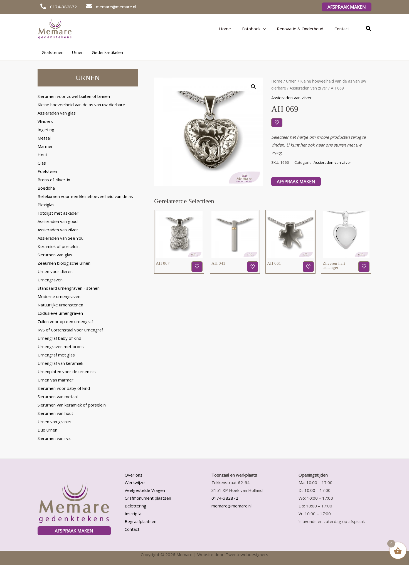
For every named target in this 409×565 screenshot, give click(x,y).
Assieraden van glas (57, 113)
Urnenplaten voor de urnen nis (67, 371)
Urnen (77, 52)
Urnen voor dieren (55, 271)
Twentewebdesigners (247, 554)
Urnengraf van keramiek (60, 363)
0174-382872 (224, 498)
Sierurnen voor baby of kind (64, 388)
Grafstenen (52, 52)
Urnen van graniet (55, 421)
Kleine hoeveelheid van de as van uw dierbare (81, 104)
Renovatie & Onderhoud (300, 28)
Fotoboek (251, 28)
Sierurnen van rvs (54, 438)
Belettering (135, 506)
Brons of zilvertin (54, 179)
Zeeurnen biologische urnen (64, 263)
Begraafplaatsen (140, 521)
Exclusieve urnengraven (60, 313)
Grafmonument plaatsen (148, 498)
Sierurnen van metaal (58, 396)
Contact (341, 28)
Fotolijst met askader (58, 213)
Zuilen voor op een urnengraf (65, 321)
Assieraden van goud (58, 221)
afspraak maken (296, 182)
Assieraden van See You (60, 238)
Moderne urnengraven (59, 296)
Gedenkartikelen (107, 52)
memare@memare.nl (231, 506)
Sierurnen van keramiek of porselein (72, 405)
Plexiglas (46, 204)
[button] (346, 7)
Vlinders (45, 121)
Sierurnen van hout (55, 413)
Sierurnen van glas (55, 254)
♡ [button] (196, 266)
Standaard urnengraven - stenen (69, 288)
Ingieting (46, 129)
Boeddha (46, 188)
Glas (42, 163)
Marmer (45, 146)
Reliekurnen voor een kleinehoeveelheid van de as (85, 196)
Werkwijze (135, 482)
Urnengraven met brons (61, 346)
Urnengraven (50, 279)
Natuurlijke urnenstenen (60, 305)
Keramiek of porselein (59, 246)
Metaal (44, 138)
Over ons (133, 475)
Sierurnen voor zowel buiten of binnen (74, 96)
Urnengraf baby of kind (59, 338)
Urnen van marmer (55, 380)
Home (225, 28)
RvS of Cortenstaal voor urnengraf (70, 330)
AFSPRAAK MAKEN (74, 531)
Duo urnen (47, 430)
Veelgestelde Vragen (145, 490)
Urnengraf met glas (56, 355)
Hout (42, 154)
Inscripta (133, 513)
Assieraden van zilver (58, 229)
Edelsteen (47, 171)
